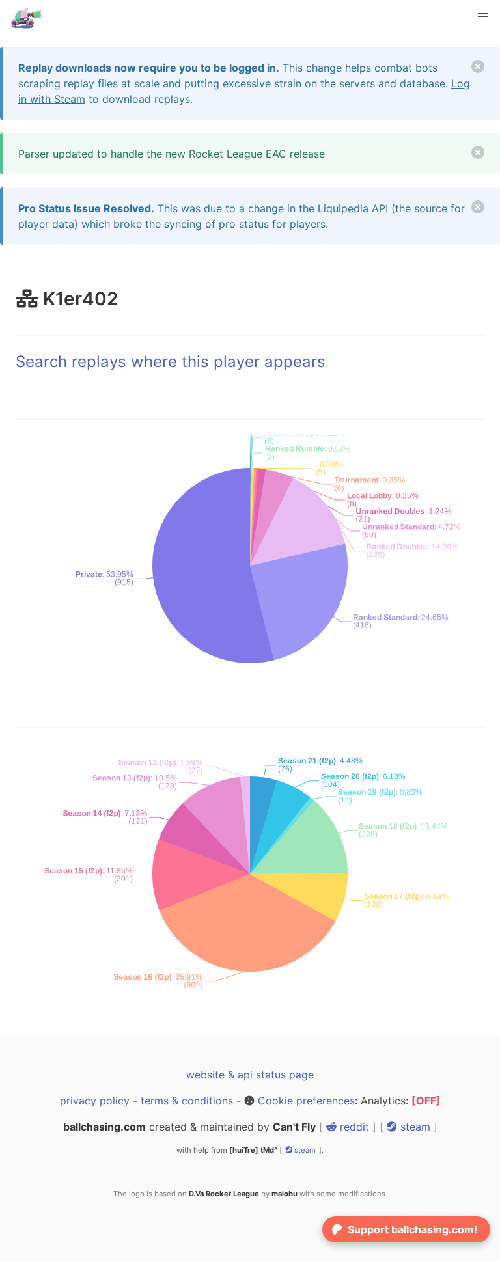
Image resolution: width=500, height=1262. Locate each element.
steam (413, 1126)
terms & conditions (187, 1100)
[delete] (477, 66)
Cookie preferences (306, 1100)
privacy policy (95, 1100)
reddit (353, 1126)
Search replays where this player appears (171, 361)
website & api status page (250, 1074)
